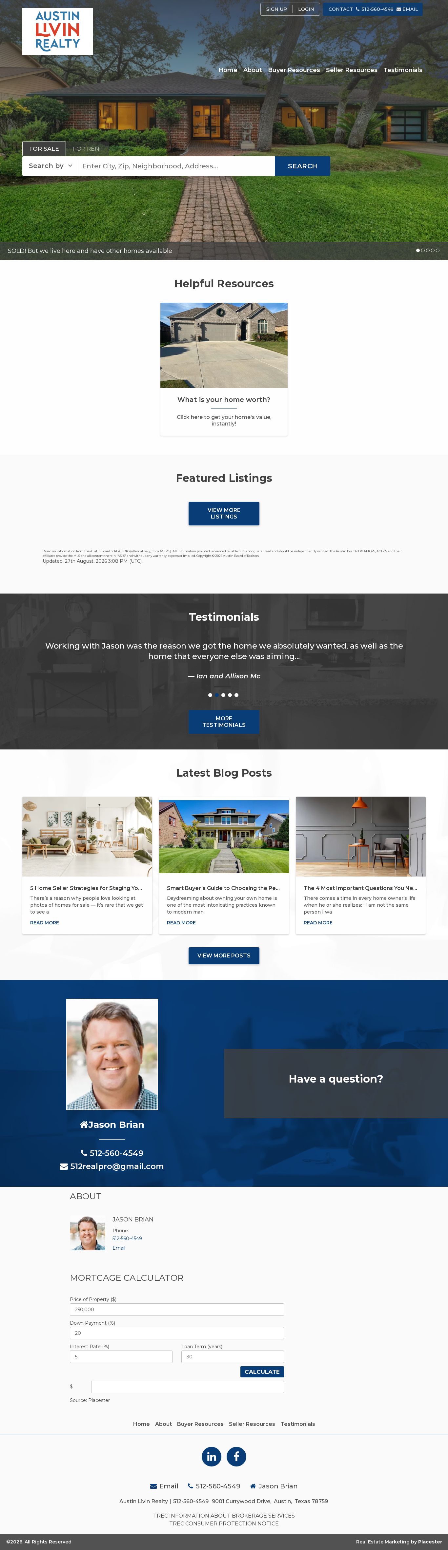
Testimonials (402, 70)
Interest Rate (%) (89, 1347)
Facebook (236, 1456)
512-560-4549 (378, 9)
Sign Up (276, 9)
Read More (44, 923)
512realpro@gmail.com (117, 1166)
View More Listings (224, 513)
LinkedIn (211, 1456)
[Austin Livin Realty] (57, 31)
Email (410, 9)
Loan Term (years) (201, 1347)
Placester (430, 1542)
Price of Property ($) (93, 1299)
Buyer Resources (294, 70)
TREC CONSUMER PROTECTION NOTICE (224, 1524)
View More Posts (224, 956)
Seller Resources (351, 70)
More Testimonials (224, 721)
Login (306, 9)
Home (227, 70)
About (252, 70)
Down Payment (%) (92, 1323)
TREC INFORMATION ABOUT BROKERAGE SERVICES (224, 1516)
